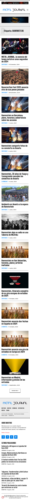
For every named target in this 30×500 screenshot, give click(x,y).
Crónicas (4, 181)
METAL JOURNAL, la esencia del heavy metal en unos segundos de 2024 (15, 59)
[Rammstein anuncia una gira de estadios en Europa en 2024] (15, 339)
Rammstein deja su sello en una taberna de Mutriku (15, 233)
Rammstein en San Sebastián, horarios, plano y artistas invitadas (14, 263)
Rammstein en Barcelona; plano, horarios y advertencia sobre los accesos (14, 117)
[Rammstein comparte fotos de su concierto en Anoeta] (15, 135)
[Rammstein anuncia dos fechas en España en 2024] (15, 311)
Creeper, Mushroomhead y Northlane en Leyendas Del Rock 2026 (14, 454)
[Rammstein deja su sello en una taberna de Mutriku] (15, 222)
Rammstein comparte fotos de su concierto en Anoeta (14, 146)
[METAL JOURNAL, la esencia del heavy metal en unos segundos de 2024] (15, 46)
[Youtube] (15, 437)
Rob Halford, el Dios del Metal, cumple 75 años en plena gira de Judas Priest (15, 480)
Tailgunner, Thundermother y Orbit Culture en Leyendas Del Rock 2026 (15, 473)
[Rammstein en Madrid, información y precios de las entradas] (15, 367)
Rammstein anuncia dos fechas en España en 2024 (15, 322)
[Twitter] (11, 437)
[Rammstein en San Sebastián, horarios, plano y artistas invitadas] (15, 250)
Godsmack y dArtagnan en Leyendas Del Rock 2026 (14, 447)
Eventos (4, 326)
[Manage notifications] (3, 497)
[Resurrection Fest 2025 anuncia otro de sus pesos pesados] (15, 77)
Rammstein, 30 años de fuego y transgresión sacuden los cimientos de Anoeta (15, 176)
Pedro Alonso (5, 432)
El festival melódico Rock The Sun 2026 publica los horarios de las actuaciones (14, 461)
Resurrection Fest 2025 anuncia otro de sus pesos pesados (15, 88)
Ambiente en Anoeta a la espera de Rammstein (15, 205)
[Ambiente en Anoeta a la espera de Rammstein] (15, 194)
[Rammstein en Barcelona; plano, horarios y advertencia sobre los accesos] (15, 105)
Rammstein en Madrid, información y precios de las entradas (13, 379)
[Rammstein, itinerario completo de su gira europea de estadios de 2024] (15, 280)
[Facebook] (7, 437)
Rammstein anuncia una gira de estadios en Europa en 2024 (15, 350)
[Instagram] (3, 437)
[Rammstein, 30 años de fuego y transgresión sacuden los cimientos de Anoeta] (15, 163)
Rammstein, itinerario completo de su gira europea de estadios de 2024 (15, 293)
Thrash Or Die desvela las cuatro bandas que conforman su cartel (14, 486)
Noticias (4, 64)
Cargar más (15, 390)
